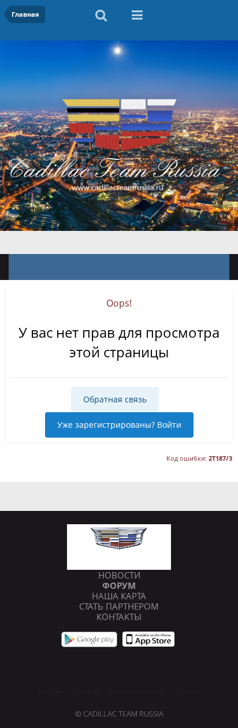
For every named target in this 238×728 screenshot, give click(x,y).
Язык (47, 691)
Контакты (119, 616)
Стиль (82, 691)
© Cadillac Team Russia (119, 713)
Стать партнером (119, 606)
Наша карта (119, 596)
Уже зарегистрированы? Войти (119, 424)
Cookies (187, 691)
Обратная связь (115, 399)
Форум (119, 585)
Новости (119, 575)
